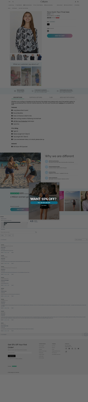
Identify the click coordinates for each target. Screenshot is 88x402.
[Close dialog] (58, 184)
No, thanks (44, 205)
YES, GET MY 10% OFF (44, 202)
